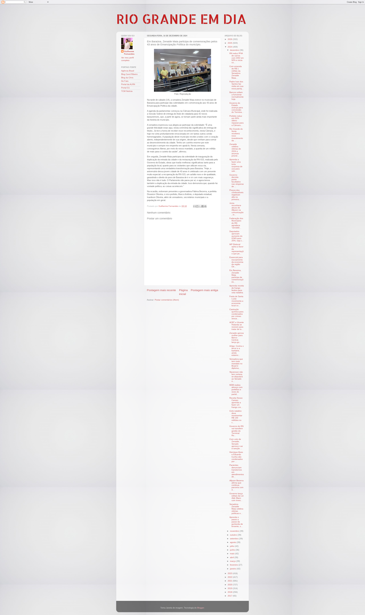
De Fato (124, 81)
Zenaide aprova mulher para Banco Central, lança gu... (236, 337)
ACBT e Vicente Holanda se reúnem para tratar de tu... (236, 325)
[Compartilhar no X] (199, 206)
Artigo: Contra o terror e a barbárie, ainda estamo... (236, 350)
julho (232, 546)
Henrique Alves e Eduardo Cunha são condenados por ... (236, 457)
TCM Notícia (126, 91)
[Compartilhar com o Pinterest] (205, 206)
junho (233, 550)
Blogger (200, 608)
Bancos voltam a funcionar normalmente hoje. (236, 95)
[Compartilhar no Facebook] (202, 206)
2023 (230, 573)
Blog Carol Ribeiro (129, 74)
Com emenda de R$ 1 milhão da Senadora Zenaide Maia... (235, 72)
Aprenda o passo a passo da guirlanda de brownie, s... (236, 522)
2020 (230, 585)
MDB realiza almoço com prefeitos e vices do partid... (236, 389)
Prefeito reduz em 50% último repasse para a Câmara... (236, 120)
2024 (230, 47)
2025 (230, 43)
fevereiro (234, 565)
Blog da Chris (127, 78)
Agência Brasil (127, 71)
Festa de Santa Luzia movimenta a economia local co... (236, 301)
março (233, 561)
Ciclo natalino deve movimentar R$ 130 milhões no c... (235, 417)
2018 (230, 592)
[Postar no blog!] (197, 206)
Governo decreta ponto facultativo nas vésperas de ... (236, 181)
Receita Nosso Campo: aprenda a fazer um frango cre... (236, 402)
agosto (233, 542)
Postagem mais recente (161, 290)
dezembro (235, 50)
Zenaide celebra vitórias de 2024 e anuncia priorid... (235, 150)
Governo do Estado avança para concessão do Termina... (236, 107)
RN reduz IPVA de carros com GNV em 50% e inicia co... (236, 58)
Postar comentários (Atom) (167, 300)
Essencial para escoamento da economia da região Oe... (236, 262)
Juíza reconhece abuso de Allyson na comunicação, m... (236, 209)
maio (232, 554)
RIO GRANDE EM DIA (181, 18)
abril (232, 557)
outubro (234, 535)
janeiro (233, 569)
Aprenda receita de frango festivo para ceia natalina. (236, 289)
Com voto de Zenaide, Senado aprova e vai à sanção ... (236, 444)
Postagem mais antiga (204, 290)
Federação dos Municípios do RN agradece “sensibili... (236, 223)
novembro (235, 531)
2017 (230, 596)
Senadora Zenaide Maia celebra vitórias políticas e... (236, 509)
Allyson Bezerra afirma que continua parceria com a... (236, 485)
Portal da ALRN (128, 84)
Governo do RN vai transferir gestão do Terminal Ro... (236, 431)
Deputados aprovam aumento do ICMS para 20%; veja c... (236, 236)
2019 (230, 588)
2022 (230, 577)
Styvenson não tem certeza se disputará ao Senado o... (236, 376)
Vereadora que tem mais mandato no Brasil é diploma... (236, 363)
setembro (234, 539)
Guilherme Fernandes (129, 52)
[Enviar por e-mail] (194, 206)
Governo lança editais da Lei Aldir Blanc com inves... (236, 497)
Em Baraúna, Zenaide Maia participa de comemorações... (236, 276)
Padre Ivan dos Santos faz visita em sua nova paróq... (236, 85)
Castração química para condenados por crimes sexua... (236, 314)
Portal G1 (125, 88)
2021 (230, 581)
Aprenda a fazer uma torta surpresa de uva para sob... (235, 165)
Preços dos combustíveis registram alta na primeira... (236, 195)
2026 (230, 39)
